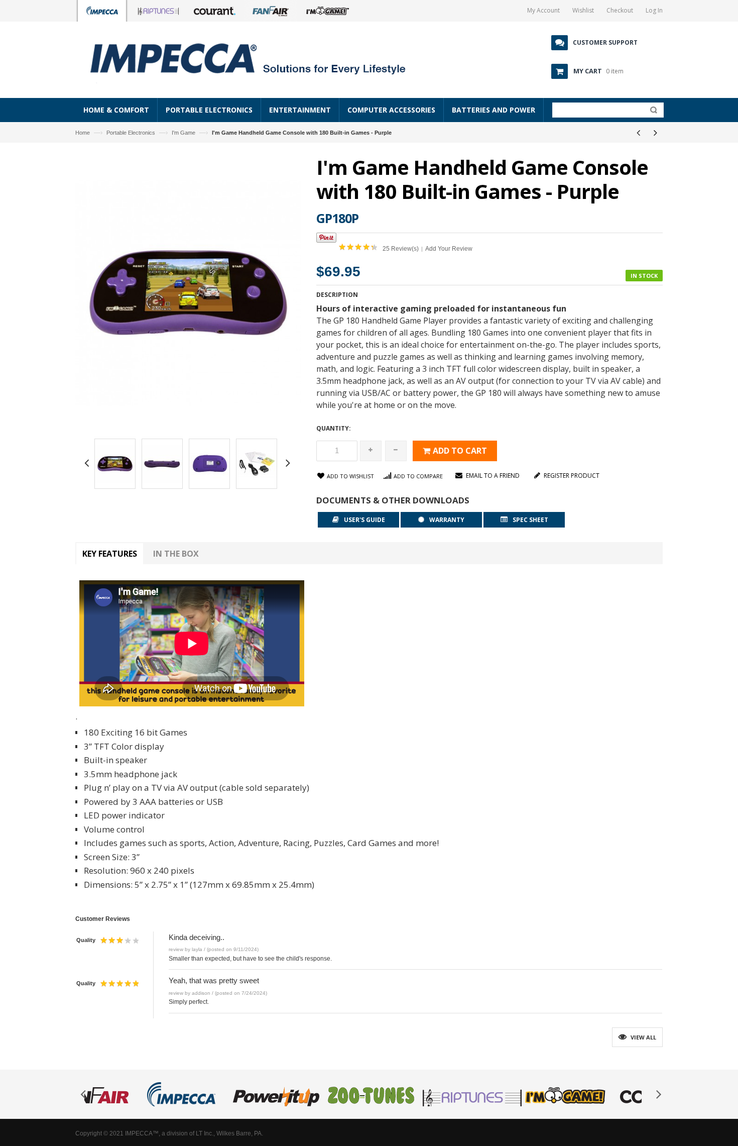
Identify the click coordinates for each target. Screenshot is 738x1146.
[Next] (655, 133)
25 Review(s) (401, 248)
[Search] (651, 112)
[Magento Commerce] (259, 57)
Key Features (109, 553)
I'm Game (183, 133)
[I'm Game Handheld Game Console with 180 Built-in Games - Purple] (115, 465)
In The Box (176, 553)
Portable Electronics (130, 133)
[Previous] (638, 133)
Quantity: (333, 428)
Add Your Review (448, 248)
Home (82, 133)
